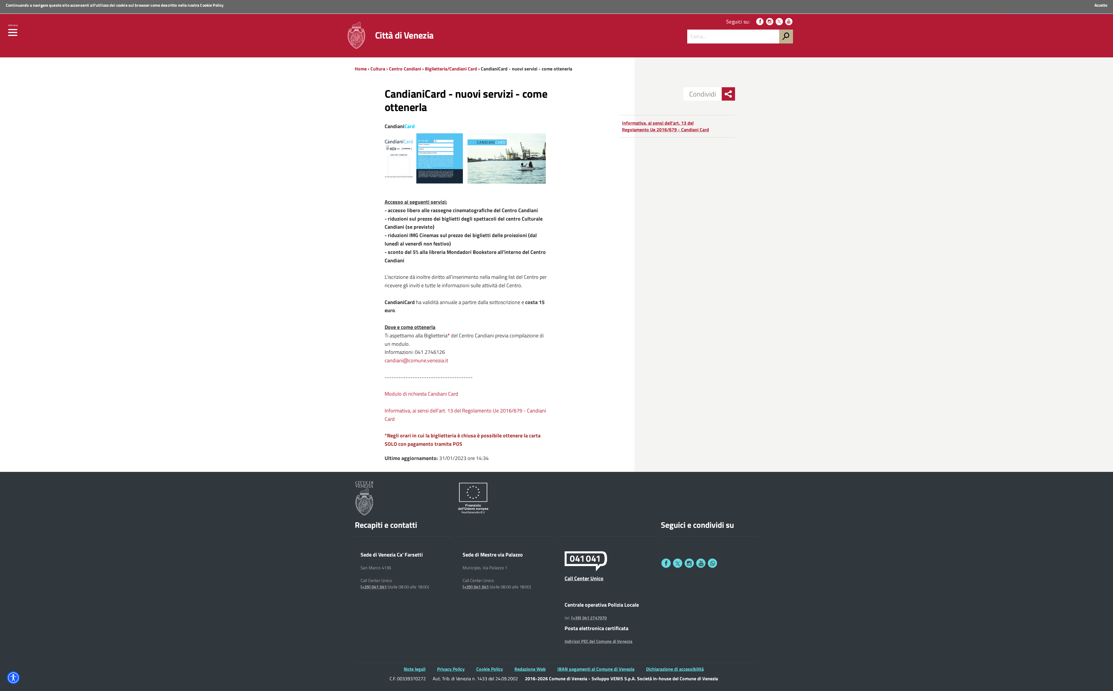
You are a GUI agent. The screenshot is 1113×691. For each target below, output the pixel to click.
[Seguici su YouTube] (788, 21)
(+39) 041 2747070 (589, 618)
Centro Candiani (405, 68)
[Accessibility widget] (13, 677)
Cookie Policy (211, 5)
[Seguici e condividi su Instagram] (689, 563)
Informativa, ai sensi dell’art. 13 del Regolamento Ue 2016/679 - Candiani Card (665, 126)
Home (361, 68)
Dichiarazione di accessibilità (675, 668)
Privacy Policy (451, 668)
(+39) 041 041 (374, 587)
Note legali (414, 668)
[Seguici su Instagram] (769, 21)
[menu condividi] (728, 94)
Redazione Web (530, 668)
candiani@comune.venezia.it (416, 360)
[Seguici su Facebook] (759, 21)
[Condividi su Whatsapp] (712, 563)
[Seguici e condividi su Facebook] (666, 563)
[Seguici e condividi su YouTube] (700, 563)
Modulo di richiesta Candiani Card (421, 394)
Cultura (377, 68)
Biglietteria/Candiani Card (451, 68)
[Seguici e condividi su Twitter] (677, 563)
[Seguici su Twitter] (779, 21)
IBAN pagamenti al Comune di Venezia (595, 668)
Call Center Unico (584, 578)
